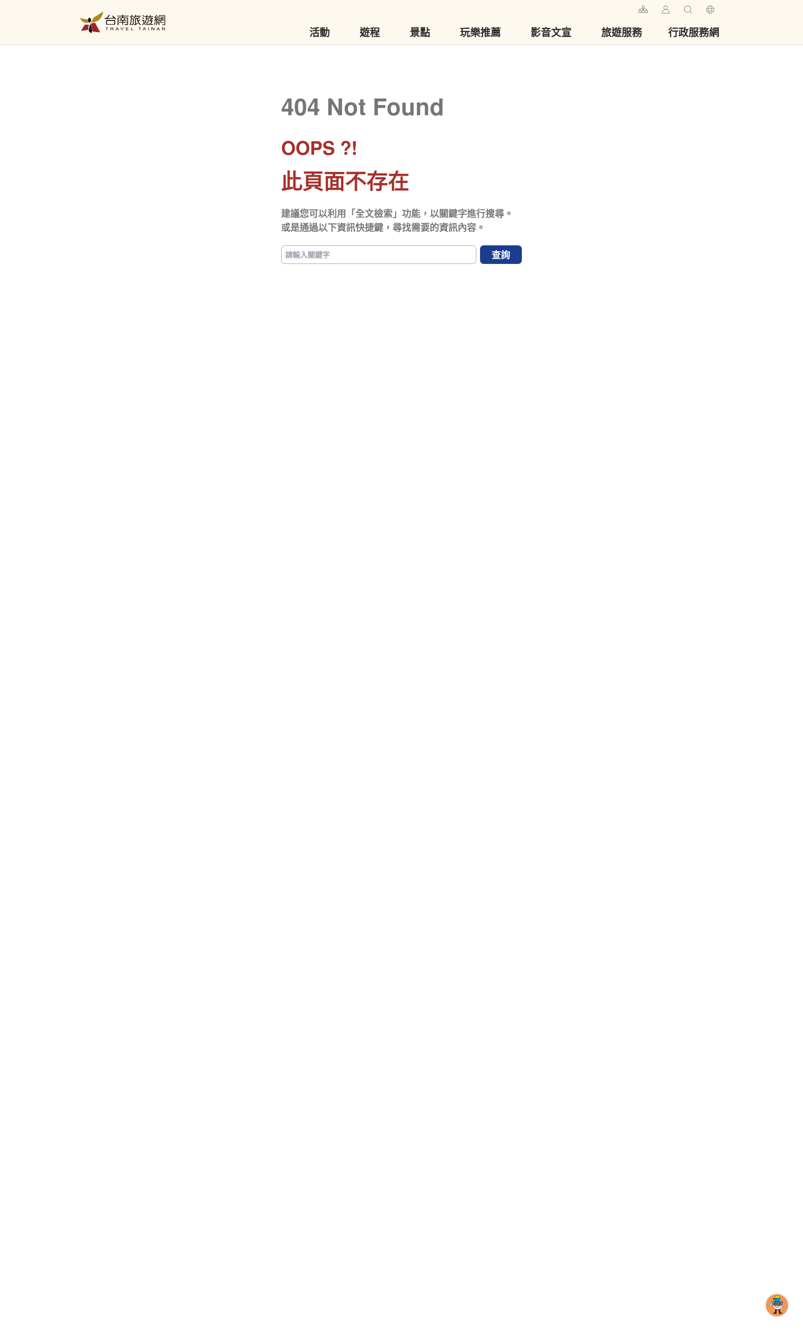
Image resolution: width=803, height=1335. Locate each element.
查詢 (501, 254)
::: (627, 8)
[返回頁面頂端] (777, 1320)
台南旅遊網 (122, 22)
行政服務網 (693, 31)
